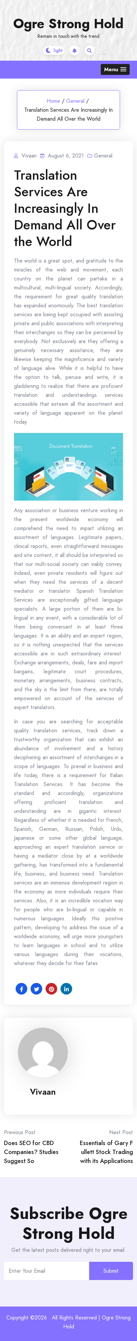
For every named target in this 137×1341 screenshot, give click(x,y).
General (75, 101)
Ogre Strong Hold (68, 23)
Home (53, 101)
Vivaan (43, 1092)
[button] (115, 69)
